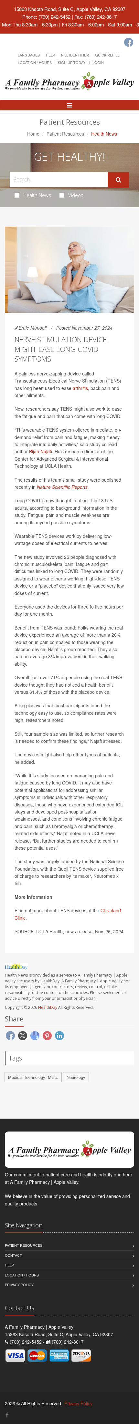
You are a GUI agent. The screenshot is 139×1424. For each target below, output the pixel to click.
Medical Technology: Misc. (33, 1077)
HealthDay (47, 1007)
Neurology (76, 1077)
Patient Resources (65, 133)
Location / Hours (35, 62)
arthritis (80, 388)
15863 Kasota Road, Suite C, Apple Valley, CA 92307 (69, 8)
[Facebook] (128, 42)
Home (33, 133)
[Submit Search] (118, 180)
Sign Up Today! (72, 62)
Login (98, 62)
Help (50, 54)
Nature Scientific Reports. (63, 487)
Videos (75, 195)
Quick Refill (107, 54)
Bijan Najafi (40, 451)
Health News (37, 195)
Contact (13, 1255)
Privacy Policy (19, 1284)
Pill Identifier (75, 54)
